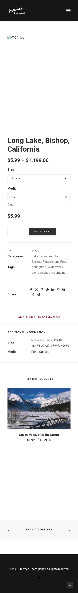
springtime (39, 267)
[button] (68, 10)
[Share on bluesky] (63, 289)
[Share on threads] (41, 289)
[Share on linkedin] (52, 289)
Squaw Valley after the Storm (39, 434)
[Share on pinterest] (47, 289)
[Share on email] (38, 294)
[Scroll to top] (70, 585)
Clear (11, 205)
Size (10, 169)
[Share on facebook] (30, 289)
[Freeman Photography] (17, 10)
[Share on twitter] (36, 289)
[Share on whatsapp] (58, 289)
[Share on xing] (32, 294)
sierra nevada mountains (49, 273)
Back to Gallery (39, 529)
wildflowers (55, 267)
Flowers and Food (55, 262)
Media (11, 188)
